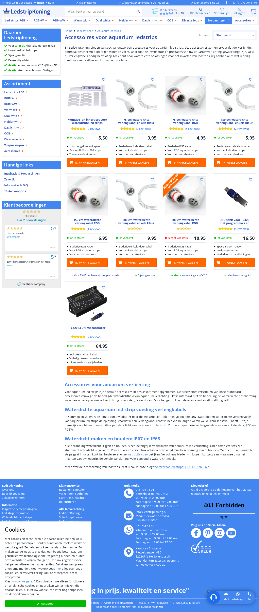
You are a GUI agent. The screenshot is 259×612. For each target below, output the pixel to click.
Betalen (80, 490)
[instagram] (219, 533)
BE (55, 65)
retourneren (20, 70)
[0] (253, 11)
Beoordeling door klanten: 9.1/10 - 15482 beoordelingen (129, 607)
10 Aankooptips (15, 191)
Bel (249, 599)
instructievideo (137, 454)
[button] (103, 79)
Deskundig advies (18, 60)
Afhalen (82, 494)
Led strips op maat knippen (20, 521)
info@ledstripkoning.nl (151, 512)
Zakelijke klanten (13, 498)
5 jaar (11, 55)
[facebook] (196, 533)
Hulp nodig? (132, 485)
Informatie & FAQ (16, 185)
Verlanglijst (221, 13)
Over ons (8, 490)
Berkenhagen (13, 237)
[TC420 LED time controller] (87, 304)
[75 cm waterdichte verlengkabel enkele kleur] (136, 95)
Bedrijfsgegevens (13, 494)
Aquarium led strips (109, 31)
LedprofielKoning (70, 521)
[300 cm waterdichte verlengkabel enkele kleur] (136, 196)
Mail (226, 599)
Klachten (80, 498)
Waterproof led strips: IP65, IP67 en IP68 (181, 467)
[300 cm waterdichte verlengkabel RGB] (185, 196)
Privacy (141, 603)
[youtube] (231, 533)
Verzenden (66, 494)
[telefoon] (129, 493)
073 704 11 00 (145, 526)
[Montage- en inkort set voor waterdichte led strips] (87, 95)
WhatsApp (238, 599)
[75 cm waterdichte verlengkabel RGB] (185, 95)
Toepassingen (85, 31)
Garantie (65, 498)
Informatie (9, 505)
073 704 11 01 (145, 490)
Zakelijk (9, 179)
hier (58, 568)
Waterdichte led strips (17, 517)
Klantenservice (200, 13)
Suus (9, 265)
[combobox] (99, 11)
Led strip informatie (15, 513)
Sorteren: (204, 35)
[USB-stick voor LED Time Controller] (234, 196)
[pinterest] (208, 533)
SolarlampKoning (70, 517)
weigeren (28, 581)
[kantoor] (129, 552)
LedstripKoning (12, 485)
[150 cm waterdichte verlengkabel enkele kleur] (234, 95)
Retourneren (67, 502)
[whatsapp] (235, 2)
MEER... (53, 248)
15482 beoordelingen (31, 220)
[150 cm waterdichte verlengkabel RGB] (87, 196)
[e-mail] (129, 515)
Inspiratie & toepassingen (19, 509)
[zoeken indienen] (138, 11)
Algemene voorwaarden (118, 603)
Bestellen (65, 490)
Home (68, 31)
